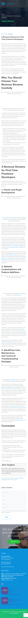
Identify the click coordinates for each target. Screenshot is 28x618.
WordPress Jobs (17, 295)
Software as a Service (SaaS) (7, 258)
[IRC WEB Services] (7, 3)
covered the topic (19, 418)
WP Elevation (16, 420)
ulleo (10, 460)
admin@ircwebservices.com (7, 566)
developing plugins (14, 247)
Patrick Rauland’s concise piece (12, 254)
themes (22, 247)
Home (2, 14)
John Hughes (8, 465)
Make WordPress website (9, 217)
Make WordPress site (10, 244)
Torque (15, 479)
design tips (10, 34)
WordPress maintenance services (13, 379)
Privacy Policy (9, 615)
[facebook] (2, 583)
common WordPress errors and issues (18, 407)
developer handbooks (18, 245)
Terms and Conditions (17, 615)
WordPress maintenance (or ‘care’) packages (10, 387)
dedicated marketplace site (7, 341)
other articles (22, 332)
